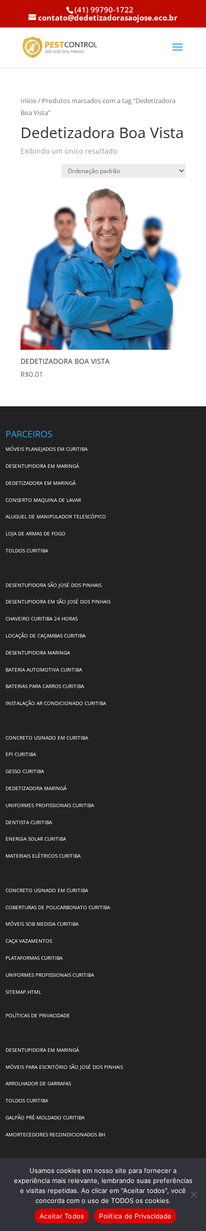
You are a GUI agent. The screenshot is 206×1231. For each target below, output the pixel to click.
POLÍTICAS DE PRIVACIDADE (38, 1015)
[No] (193, 1194)
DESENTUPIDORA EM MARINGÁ (42, 465)
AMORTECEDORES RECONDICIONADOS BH (55, 1134)
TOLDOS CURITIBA (27, 550)
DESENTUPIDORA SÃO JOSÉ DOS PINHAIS (54, 584)
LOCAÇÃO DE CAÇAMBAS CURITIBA (46, 635)
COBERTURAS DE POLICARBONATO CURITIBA (58, 907)
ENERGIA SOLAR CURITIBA (36, 838)
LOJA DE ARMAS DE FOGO (36, 533)
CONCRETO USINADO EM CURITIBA (47, 737)
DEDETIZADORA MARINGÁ (36, 788)
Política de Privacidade (135, 1216)
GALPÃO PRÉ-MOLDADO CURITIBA (45, 1117)
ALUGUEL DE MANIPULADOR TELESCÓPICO (56, 516)
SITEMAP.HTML (23, 991)
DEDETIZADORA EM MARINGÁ (41, 482)
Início (28, 100)
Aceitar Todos (62, 1216)
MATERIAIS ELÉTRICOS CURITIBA (43, 855)
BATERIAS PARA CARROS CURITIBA (45, 686)
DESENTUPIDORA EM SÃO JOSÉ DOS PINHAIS (58, 601)
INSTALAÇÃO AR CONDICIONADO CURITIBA (56, 703)
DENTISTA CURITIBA (29, 822)
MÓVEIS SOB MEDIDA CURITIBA (42, 923)
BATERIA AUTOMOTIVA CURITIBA (44, 669)
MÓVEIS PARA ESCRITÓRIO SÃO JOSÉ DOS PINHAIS (64, 1066)
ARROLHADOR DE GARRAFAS (38, 1083)
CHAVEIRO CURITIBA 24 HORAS (42, 618)
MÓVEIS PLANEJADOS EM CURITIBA (47, 448)
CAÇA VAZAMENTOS (29, 940)
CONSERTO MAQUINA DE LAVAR (44, 499)
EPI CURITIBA (21, 754)
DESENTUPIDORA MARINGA (38, 652)
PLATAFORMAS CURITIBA (34, 957)
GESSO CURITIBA (25, 771)
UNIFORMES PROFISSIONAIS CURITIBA (50, 805)
